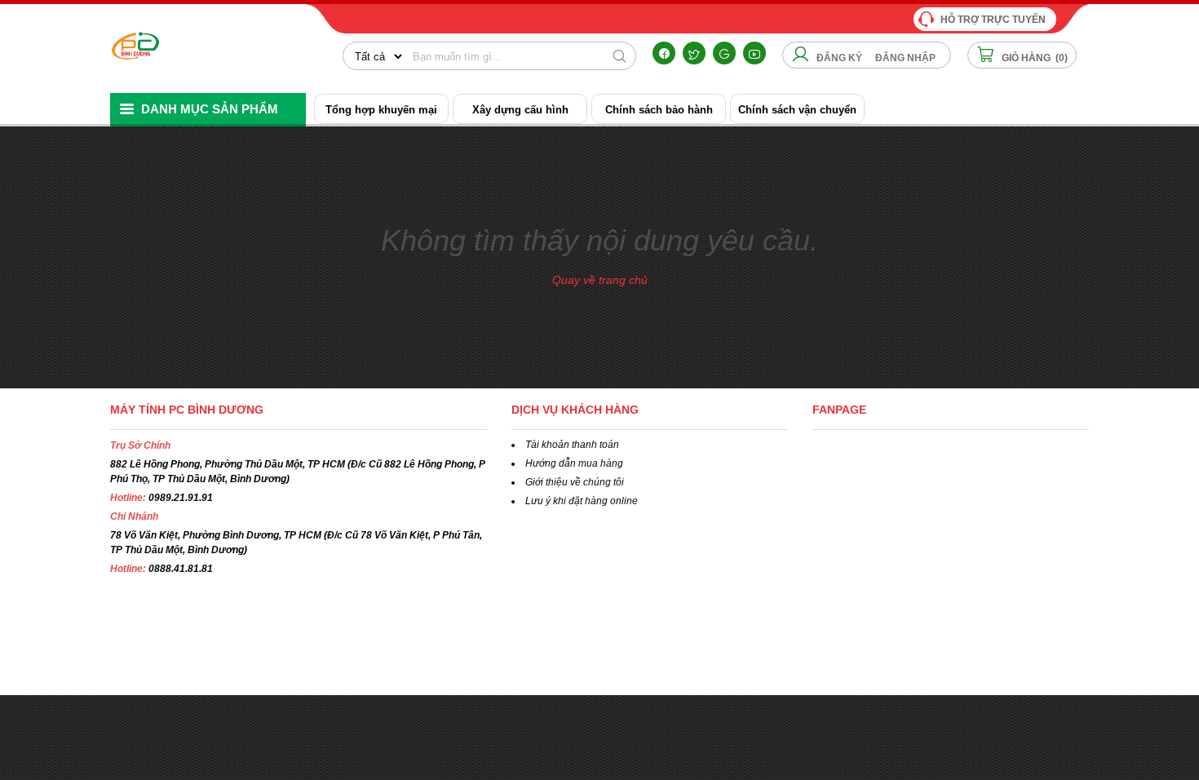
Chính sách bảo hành (659, 110)
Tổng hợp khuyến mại (381, 110)
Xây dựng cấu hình (520, 110)
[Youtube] (754, 53)
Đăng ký (839, 58)
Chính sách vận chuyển (797, 110)
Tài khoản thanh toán (572, 444)
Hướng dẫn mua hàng (574, 463)
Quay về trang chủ (600, 279)
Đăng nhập (905, 58)
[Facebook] (664, 53)
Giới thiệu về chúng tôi (574, 482)
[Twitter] (694, 53)
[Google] (724, 53)
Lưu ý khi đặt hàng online (581, 501)
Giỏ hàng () (1033, 58)
